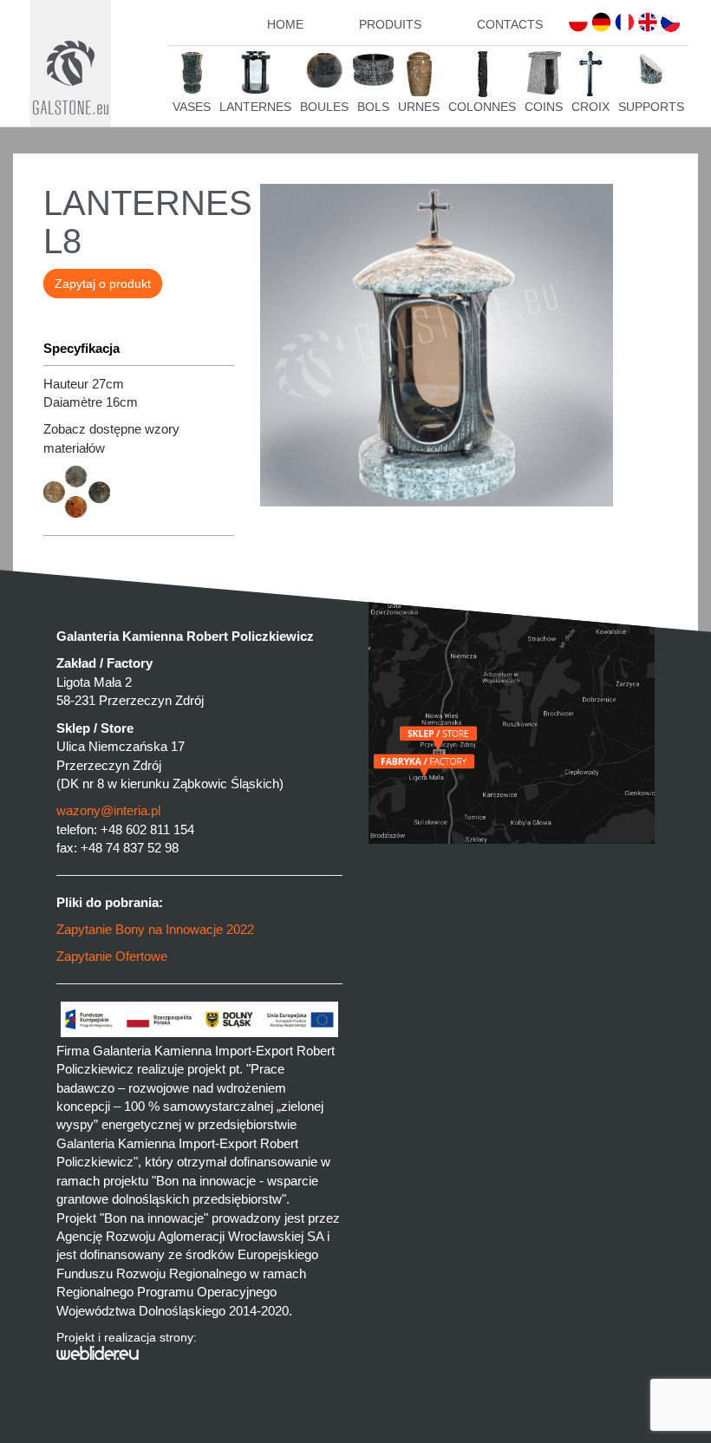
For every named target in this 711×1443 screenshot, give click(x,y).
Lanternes (255, 107)
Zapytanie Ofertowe (111, 956)
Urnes (419, 107)
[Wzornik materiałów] (138, 513)
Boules (324, 107)
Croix (590, 107)
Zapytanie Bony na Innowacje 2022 (155, 929)
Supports (651, 107)
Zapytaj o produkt (103, 284)
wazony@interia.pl (108, 810)
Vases (192, 107)
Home (285, 24)
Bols (373, 107)
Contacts (510, 24)
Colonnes (482, 107)
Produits (390, 24)
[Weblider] (199, 1353)
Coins (544, 107)
